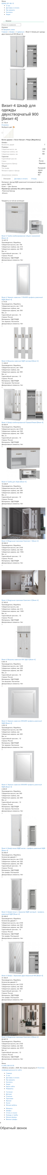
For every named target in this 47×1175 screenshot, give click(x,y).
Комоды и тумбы (12, 1115)
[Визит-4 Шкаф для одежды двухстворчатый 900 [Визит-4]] (23, 84)
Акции (8, 14)
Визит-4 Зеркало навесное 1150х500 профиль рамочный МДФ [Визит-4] (22, 298)
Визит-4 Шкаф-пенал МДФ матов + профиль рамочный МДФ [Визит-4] (23, 849)
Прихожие (9, 1098)
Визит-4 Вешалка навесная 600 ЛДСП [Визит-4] (19, 659)
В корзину (5, 125)
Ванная (8, 1100)
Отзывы (34, 178)
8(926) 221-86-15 (8, 3)
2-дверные (20, 32)
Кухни (8, 1103)
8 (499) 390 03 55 (8, 1065)
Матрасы (9, 1108)
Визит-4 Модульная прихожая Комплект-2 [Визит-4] (20, 600)
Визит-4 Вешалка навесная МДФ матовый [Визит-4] (20, 361)
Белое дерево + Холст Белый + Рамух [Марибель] (21, 140)
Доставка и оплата (12, 8)
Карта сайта (10, 1086)
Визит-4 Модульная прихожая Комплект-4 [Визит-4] (20, 1037)
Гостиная (9, 1092)
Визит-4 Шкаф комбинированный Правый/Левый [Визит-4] (22, 422)
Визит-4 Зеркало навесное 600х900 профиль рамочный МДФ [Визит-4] (22, 785)
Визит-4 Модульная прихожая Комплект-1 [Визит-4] (20, 541)
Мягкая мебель (11, 1105)
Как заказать (10, 10)
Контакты (9, 12)
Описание (7, 178)
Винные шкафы (11, 1119)
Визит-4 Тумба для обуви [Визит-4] (14, 481)
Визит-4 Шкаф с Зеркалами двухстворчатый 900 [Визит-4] (22, 975)
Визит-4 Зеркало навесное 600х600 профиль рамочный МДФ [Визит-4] (22, 722)
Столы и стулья (11, 1113)
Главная (5, 32)
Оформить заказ (9, 29)
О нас (8, 5)
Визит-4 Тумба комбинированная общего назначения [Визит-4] (21, 237)
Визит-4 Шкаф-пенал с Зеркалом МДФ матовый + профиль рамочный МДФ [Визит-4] (23, 913)
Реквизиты (9, 1088)
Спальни (9, 1096)
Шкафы (12, 32)
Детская (9, 1094)
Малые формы (11, 1117)
